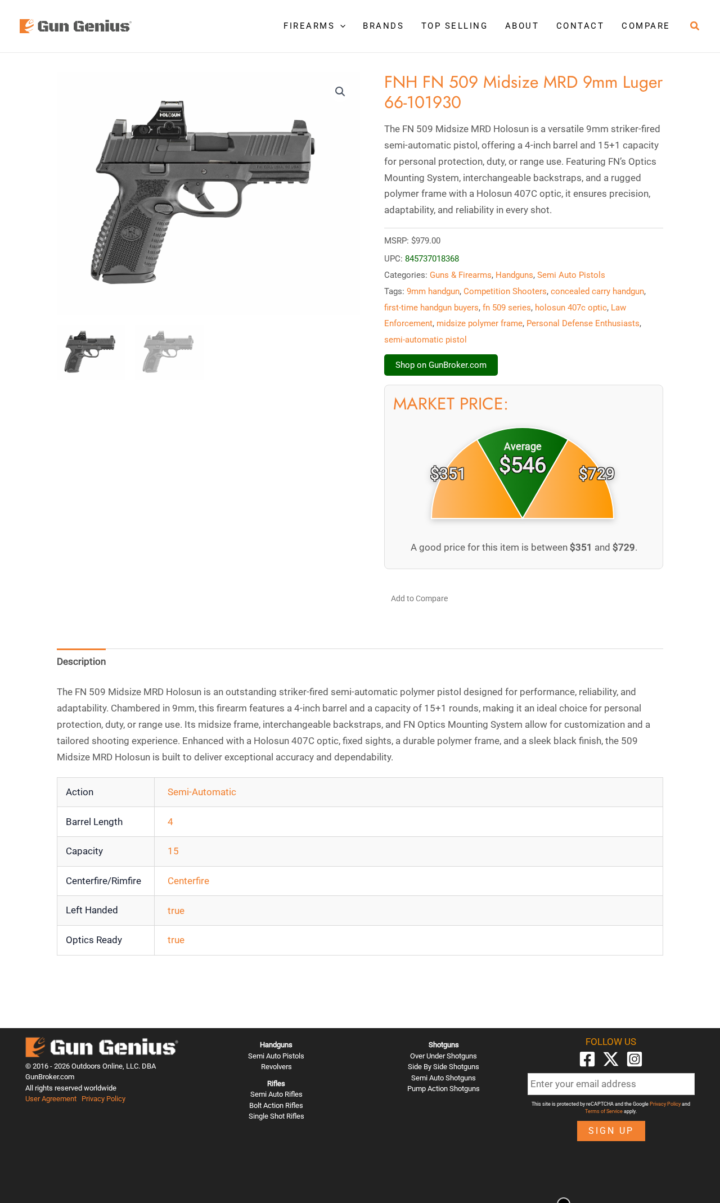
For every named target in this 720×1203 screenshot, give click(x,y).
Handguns (514, 275)
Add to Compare (419, 598)
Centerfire (188, 880)
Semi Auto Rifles (276, 1094)
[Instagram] (634, 1059)
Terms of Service (604, 1111)
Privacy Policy (103, 1098)
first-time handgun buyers (431, 308)
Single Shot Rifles (276, 1116)
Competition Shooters (505, 291)
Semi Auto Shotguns (443, 1078)
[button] (340, 25)
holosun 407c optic (571, 308)
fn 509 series (507, 308)
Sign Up (611, 1130)
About (522, 26)
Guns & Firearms (461, 275)
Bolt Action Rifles (276, 1105)
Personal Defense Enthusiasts (583, 323)
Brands (383, 26)
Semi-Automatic (202, 792)
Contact (580, 26)
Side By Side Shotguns (443, 1066)
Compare (646, 26)
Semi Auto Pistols (571, 275)
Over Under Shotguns (443, 1056)
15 (173, 851)
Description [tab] (81, 661)
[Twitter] (610, 1059)
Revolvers (276, 1066)
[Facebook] (587, 1059)
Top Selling (454, 26)
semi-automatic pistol (425, 340)
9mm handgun (433, 291)
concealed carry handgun (597, 291)
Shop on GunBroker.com (441, 365)
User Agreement (50, 1098)
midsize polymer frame (479, 323)
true (176, 910)
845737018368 (432, 259)
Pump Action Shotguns (443, 1088)
